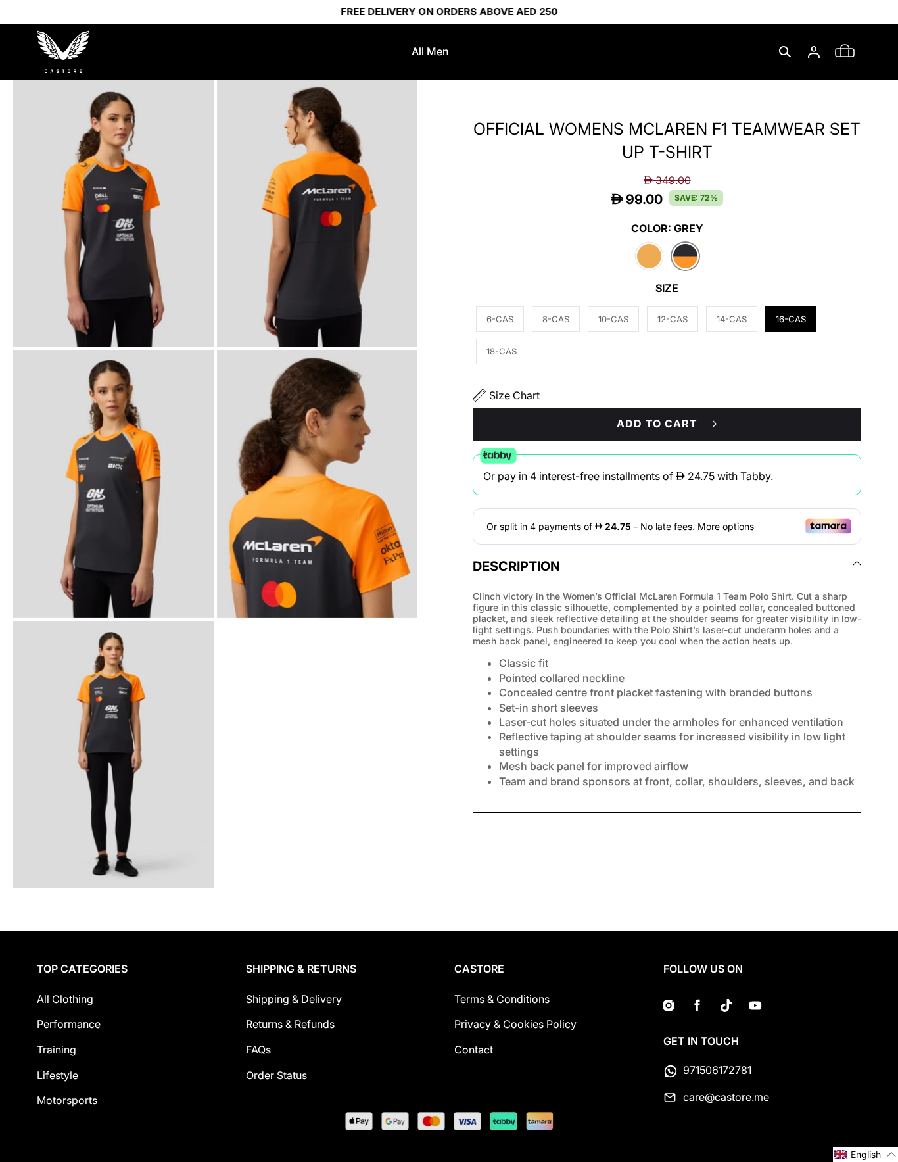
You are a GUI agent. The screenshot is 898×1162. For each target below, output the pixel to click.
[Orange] (649, 257)
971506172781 (717, 1070)
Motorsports (67, 1100)
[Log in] (814, 52)
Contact (473, 1049)
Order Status (276, 1075)
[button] (785, 52)
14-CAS (732, 319)
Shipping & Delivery (294, 998)
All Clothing (65, 998)
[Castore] (63, 52)
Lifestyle (57, 1075)
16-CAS (791, 319)
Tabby (755, 475)
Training (56, 1049)
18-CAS (501, 351)
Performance (69, 1023)
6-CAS (499, 319)
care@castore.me (726, 1096)
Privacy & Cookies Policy (515, 1023)
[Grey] (685, 257)
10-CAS (613, 319)
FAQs (258, 1049)
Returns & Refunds (290, 1023)
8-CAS (555, 319)
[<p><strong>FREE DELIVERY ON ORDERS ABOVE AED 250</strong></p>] (449, 12)
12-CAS (672, 319)
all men (430, 51)
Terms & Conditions (502, 998)
